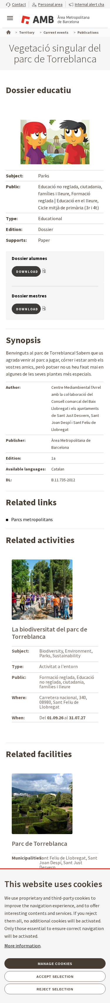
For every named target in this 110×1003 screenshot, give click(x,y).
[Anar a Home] (8, 32)
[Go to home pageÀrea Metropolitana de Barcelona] (54, 18)
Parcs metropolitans (32, 519)
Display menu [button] (10, 13)
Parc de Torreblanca (39, 843)
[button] (16, 4)
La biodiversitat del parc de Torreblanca (49, 633)
